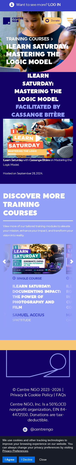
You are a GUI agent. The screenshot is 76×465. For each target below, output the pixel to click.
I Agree (9, 459)
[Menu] (70, 21)
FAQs (61, 395)
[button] (4, 261)
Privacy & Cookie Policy (31, 395)
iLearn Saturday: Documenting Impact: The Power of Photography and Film (36, 296)
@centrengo (41, 429)
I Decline (26, 459)
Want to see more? (38, 4)
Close (43, 459)
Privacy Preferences (15, 450)
